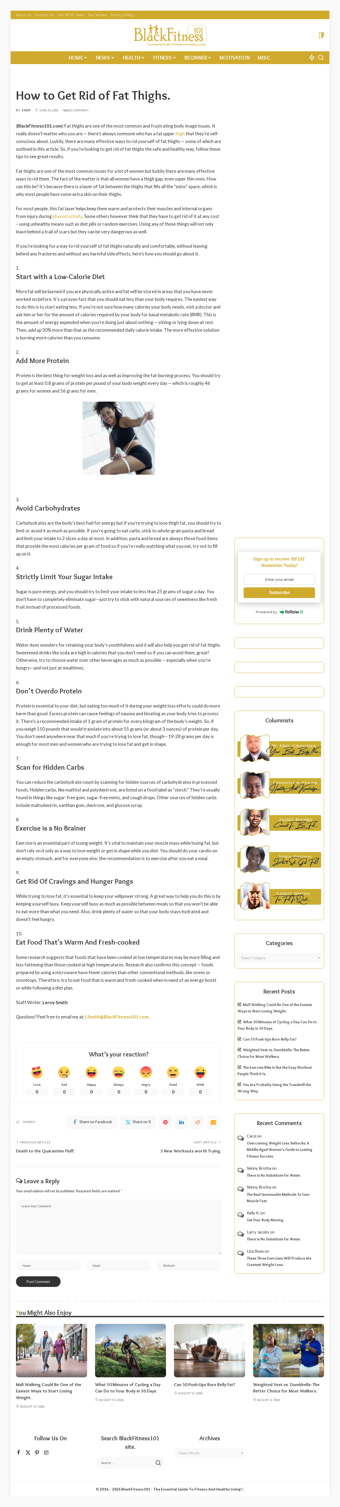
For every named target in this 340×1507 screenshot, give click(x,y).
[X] (28, 1452)
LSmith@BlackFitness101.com (116, 1017)
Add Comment (77, 110)
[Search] (321, 57)
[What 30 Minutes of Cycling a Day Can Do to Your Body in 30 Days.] (130, 1350)
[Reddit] (197, 1122)
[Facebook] (18, 1452)
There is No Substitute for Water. (274, 1175)
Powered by (266, 612)
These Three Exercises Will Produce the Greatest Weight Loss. (279, 1261)
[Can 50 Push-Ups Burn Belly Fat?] (209, 1350)
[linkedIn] (181, 1122)
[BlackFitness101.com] (170, 35)
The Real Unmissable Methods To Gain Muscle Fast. (278, 1197)
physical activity (67, 216)
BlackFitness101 (135, 1489)
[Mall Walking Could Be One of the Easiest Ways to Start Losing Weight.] (51, 1350)
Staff (26, 110)
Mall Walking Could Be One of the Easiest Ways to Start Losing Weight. (48, 1391)
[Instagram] (46, 1452)
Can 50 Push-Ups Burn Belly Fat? (270, 1039)
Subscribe (279, 592)
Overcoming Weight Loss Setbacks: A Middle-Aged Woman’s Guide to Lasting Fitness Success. (279, 1150)
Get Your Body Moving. (265, 1220)
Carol (251, 1136)
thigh (180, 133)
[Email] (213, 1122)
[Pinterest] (165, 1122)
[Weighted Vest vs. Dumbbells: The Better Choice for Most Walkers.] (288, 1350)
